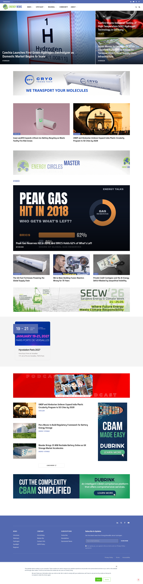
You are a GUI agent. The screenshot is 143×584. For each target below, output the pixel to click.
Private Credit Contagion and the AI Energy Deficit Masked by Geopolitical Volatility (111, 279)
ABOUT (73, 7)
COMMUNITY (63, 7)
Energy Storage (44, 431)
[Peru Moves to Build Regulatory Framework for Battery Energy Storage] (24, 430)
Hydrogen (5, 61)
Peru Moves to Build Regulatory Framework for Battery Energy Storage (63, 426)
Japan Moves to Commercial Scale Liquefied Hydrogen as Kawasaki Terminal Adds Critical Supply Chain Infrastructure (35, 2)
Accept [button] (98, 579)
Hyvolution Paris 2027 (29, 349)
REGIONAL (51, 7)
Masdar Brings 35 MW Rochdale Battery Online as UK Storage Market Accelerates (62, 447)
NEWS (29, 7)
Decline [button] (107, 579)
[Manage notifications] (138, 579)
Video (96, 274)
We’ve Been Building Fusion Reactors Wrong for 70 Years (68, 279)
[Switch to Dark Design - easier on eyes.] (136, 7)
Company (40, 531)
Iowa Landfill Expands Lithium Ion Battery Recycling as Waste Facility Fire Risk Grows (39, 139)
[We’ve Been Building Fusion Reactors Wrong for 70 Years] (71, 264)
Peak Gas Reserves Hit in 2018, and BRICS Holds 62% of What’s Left (54, 243)
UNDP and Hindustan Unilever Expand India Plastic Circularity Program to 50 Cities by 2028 (98, 139)
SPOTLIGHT (39, 7)
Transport (17, 274)
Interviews (20, 247)
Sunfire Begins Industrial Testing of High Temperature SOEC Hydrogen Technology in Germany (117, 26)
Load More (51, 465)
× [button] (116, 566)
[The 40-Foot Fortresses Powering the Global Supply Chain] (31, 264)
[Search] (139, 7)
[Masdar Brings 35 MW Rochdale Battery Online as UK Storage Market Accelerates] (24, 451)
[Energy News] (12, 7)
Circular (17, 134)
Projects (101, 34)
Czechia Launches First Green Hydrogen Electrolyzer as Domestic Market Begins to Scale (38, 54)
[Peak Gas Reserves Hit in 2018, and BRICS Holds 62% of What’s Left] (71, 218)
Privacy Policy (121, 546)
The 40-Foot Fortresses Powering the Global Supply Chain (28, 279)
